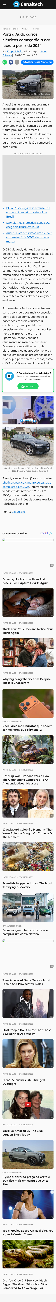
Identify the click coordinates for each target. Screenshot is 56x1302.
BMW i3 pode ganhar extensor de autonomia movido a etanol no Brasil (28, 212)
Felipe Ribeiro (15, 51)
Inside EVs (19, 511)
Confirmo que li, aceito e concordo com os (29, 68)
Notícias (15, 29)
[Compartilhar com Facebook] (11, 62)
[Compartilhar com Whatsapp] (4, 62)
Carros (36, 29)
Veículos (25, 29)
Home (5, 29)
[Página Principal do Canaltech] (28, 6)
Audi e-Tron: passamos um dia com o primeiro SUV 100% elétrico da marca (29, 237)
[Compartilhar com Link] (17, 62)
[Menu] (5, 5)
